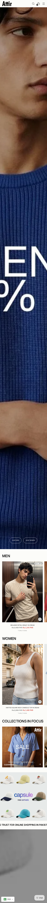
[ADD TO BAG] (40, 619)
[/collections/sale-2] (23, 278)
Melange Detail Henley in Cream (22, 625)
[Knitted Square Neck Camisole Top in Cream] (22, 674)
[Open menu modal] (43, 3)
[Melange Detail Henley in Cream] (22, 591)
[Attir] (7, 3)
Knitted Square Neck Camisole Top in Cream (22, 708)
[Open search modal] (33, 3)
